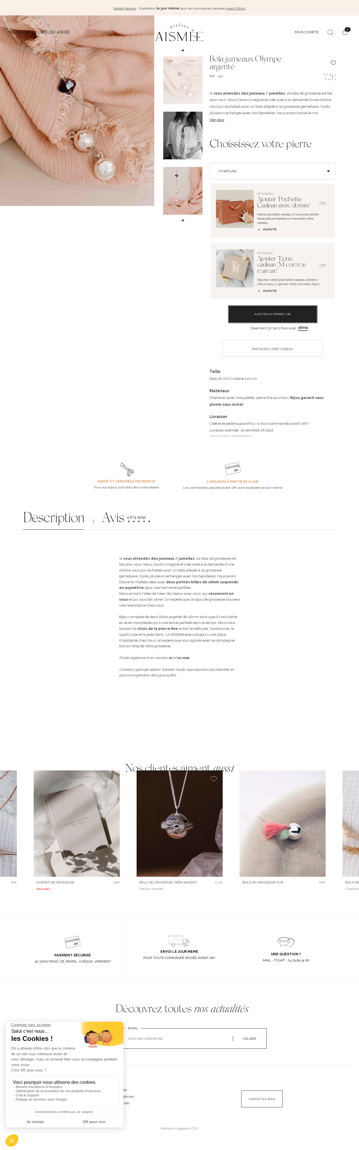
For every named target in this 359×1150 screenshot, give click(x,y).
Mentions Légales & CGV (179, 1128)
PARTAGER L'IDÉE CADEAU (272, 349)
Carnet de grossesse (55, 882)
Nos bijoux (21, 32)
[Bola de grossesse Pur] (283, 823)
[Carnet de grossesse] (77, 823)
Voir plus (217, 120)
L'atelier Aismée (54, 32)
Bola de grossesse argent (168, 882)
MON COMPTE (307, 32)
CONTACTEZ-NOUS (262, 1099)
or (170, 658)
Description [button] (53, 519)
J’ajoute (270, 229)
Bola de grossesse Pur (262, 882)
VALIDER (249, 1039)
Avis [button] (113, 519)
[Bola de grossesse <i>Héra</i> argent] (180, 823)
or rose (183, 658)
